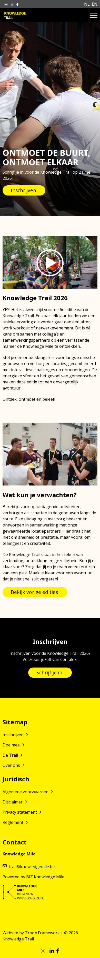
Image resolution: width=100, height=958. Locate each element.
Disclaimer (13, 802)
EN (94, 4)
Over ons (12, 765)
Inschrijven (14, 735)
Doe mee (12, 745)
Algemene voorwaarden (26, 792)
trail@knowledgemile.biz (32, 866)
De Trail (11, 755)
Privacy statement (20, 812)
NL (87, 4)
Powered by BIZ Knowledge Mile (33, 877)
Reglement (13, 822)
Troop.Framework (42, 933)
